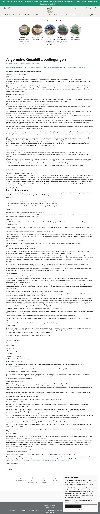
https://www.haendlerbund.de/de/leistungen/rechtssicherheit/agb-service (48, 461)
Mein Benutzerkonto (32, 481)
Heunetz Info (48, 15)
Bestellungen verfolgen (44, 481)
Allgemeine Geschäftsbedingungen (29, 63)
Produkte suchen (21, 480)
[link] (81, 509)
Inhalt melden (50, 512)
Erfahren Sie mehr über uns (72, 502)
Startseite (8, 15)
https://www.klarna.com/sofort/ (15, 186)
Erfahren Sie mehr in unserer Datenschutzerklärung (78, 500)
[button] (50, 10)
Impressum (82, 67)
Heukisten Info (37, 15)
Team (21, 15)
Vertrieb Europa (65, 15)
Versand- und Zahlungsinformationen (54, 67)
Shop (14, 15)
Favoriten (56, 480)
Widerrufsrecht (72, 67)
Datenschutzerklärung (35, 67)
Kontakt (56, 15)
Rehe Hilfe (28, 15)
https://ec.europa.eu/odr (13, 366)
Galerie (75, 15)
